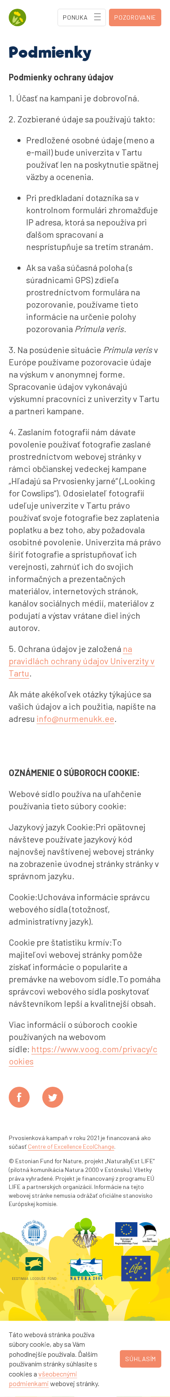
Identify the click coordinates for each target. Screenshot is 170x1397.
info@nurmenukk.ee (75, 718)
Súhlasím (140, 1358)
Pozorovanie (135, 17)
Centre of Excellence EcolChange (71, 1146)
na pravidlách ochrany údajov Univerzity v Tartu (82, 660)
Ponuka (75, 17)
